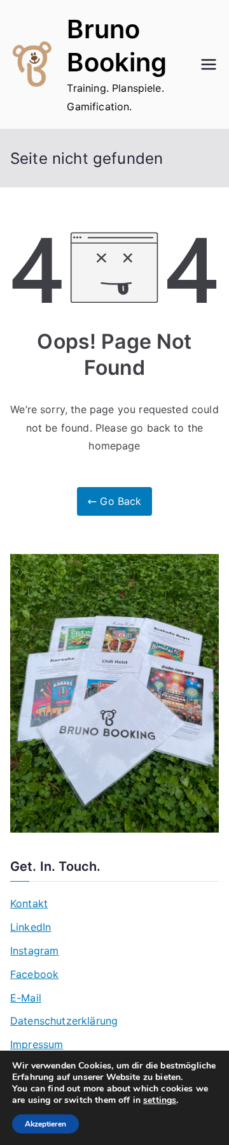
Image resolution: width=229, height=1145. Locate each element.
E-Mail (25, 997)
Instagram (34, 950)
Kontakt (29, 903)
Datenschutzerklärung (64, 1020)
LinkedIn (30, 927)
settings (159, 1100)
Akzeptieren (45, 1124)
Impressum (36, 1044)
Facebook (34, 974)
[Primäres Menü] (208, 64)
